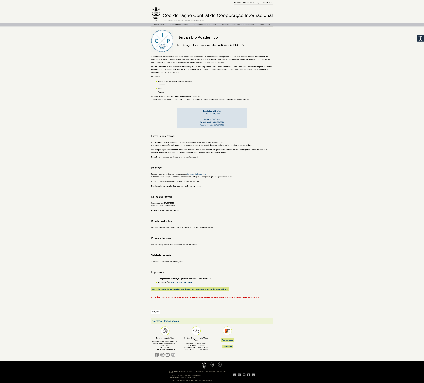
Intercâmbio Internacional (173, 20)
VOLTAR (155, 312)
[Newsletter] (173, 357)
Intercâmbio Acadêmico (194, 20)
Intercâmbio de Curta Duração (205, 24)
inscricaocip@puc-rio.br (197, 174)
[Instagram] (162, 357)
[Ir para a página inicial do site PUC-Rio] (156, 14)
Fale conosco (227, 340)
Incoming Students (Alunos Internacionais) (238, 24)
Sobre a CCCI (265, 24)
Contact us (227, 346)
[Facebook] (157, 357)
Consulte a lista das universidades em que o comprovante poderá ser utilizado (190, 289)
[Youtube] (168, 357)
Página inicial (159, 24)
